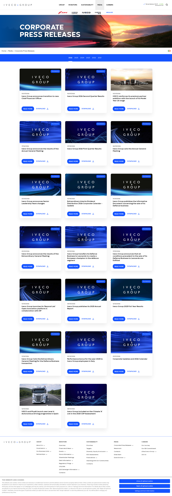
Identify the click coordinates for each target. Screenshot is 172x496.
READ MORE (27, 109)
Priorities (89, 445)
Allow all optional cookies (144, 481)
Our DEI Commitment (149, 448)
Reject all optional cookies (144, 486)
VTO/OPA (62, 466)
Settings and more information (144, 491)
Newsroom (117, 448)
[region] (86, 486)
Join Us (144, 454)
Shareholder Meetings (66, 457)
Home (4, 51)
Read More (73, 371)
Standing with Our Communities (97, 460)
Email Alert (117, 454)
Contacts (62, 472)
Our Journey (146, 445)
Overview (62, 445)
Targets (88, 448)
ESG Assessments (92, 454)
